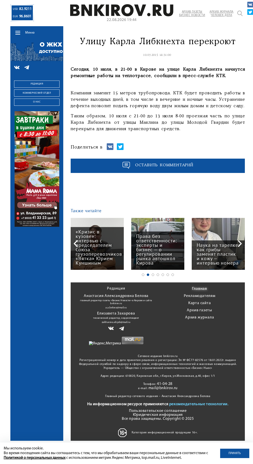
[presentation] (76, 244)
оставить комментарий (164, 165)
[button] (143, 274)
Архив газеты (199, 310)
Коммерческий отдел (37, 93)
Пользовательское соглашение (158, 411)
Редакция (37, 84)
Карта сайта (199, 303)
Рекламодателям (199, 296)
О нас (37, 102)
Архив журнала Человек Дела (221, 13)
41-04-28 (164, 384)
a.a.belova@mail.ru (116, 307)
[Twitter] (250, 12)
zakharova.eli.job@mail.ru (116, 322)
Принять (235, 453)
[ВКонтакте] (250, 4)
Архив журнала (199, 317)
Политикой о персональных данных (34, 458)
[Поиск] (240, 13)
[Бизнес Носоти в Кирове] (121, 15)
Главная (199, 289)
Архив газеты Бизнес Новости (192, 13)
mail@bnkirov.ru (163, 388)
